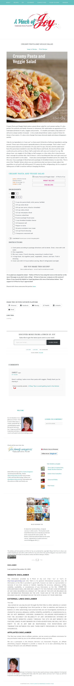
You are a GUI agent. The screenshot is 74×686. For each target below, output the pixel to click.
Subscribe (53, 342)
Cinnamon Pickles (53, 479)
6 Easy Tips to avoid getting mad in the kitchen (44, 386)
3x (20, 197)
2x (16, 197)
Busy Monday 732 (37, 524)
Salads (41, 352)
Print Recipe (43, 49)
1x (12, 197)
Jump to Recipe (32, 49)
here (34, 286)
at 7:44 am (14, 374)
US (13, 193)
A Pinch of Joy (37, 21)
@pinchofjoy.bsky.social (14, 475)
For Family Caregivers (27, 471)
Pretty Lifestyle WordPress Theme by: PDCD (42, 683)
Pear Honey (51, 485)
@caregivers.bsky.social (14, 479)
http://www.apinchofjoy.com (16, 581)
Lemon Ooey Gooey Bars (55, 473)
